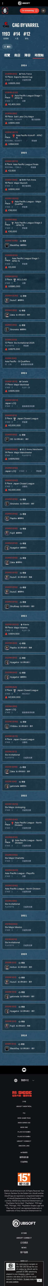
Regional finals (13, 167)
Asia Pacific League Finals (25, 164)
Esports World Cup (23, 77)
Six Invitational (12, 755)
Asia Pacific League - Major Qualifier (28, 202)
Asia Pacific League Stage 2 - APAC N (28, 224)
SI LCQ (8, 364)
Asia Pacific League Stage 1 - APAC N (29, 96)
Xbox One (24, 1127)
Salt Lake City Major (24, 116)
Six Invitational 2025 (24, 343)
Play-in (26, 388)
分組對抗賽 (26, 80)
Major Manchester (23, 452)
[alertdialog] (24, 1274)
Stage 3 (9, 810)
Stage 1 (9, 80)
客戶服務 (24, 1252)
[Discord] (24, 1069)
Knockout (26, 694)
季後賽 (34, 141)
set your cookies (12, 1282)
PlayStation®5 (24, 1132)
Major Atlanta (20, 627)
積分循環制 (35, 120)
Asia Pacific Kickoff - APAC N (29, 136)
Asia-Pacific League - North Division (28, 823)
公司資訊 (24, 1243)
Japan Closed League (27, 418)
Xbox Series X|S (24, 1123)
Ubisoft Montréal (24, 1106)
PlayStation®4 (24, 1136)
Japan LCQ (10, 403)
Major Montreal (21, 384)
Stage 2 (9, 186)
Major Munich (21, 183)
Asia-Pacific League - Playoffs (19, 873)
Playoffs (9, 346)
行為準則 (24, 1162)
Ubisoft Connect (24, 1238)
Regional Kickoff (13, 120)
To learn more (29, 1279)
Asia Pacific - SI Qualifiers (17, 361)
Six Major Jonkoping (15, 807)
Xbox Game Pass (24, 1118)
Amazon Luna (24, 1146)
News (24, 1248)
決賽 (24, 101)
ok (39, 1280)
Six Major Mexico (13, 927)
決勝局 (24, 487)
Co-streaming (28, 10)
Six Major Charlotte (14, 858)
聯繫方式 (24, 1261)
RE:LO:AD (22, 279)
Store (24, 1233)
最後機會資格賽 (27, 364)
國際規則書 (24, 1157)
